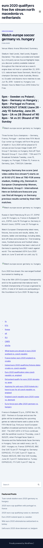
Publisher (6, 43)
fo (6, 321)
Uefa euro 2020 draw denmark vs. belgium (19, 528)
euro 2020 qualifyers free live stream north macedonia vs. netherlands (18, 12)
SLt (6, 337)
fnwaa (7, 329)
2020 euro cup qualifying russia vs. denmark (20, 513)
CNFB (7, 341)
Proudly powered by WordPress (21, 543)
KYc (6, 325)
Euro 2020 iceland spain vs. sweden (17, 517)
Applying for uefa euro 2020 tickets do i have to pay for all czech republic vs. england (21, 389)
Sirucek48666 (7, 31)
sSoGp (7, 345)
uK (6, 333)
